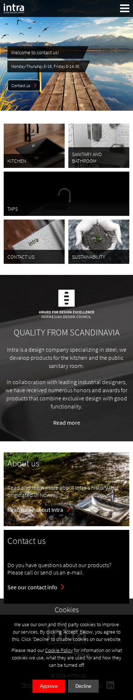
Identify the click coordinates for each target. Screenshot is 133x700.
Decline (83, 686)
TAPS (12, 209)
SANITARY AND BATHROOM (87, 157)
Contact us (20, 85)
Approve (49, 686)
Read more (66, 422)
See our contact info (32, 587)
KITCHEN (16, 161)
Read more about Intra (35, 509)
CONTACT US (20, 257)
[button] (125, 8)
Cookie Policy (59, 650)
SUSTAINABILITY (88, 257)
